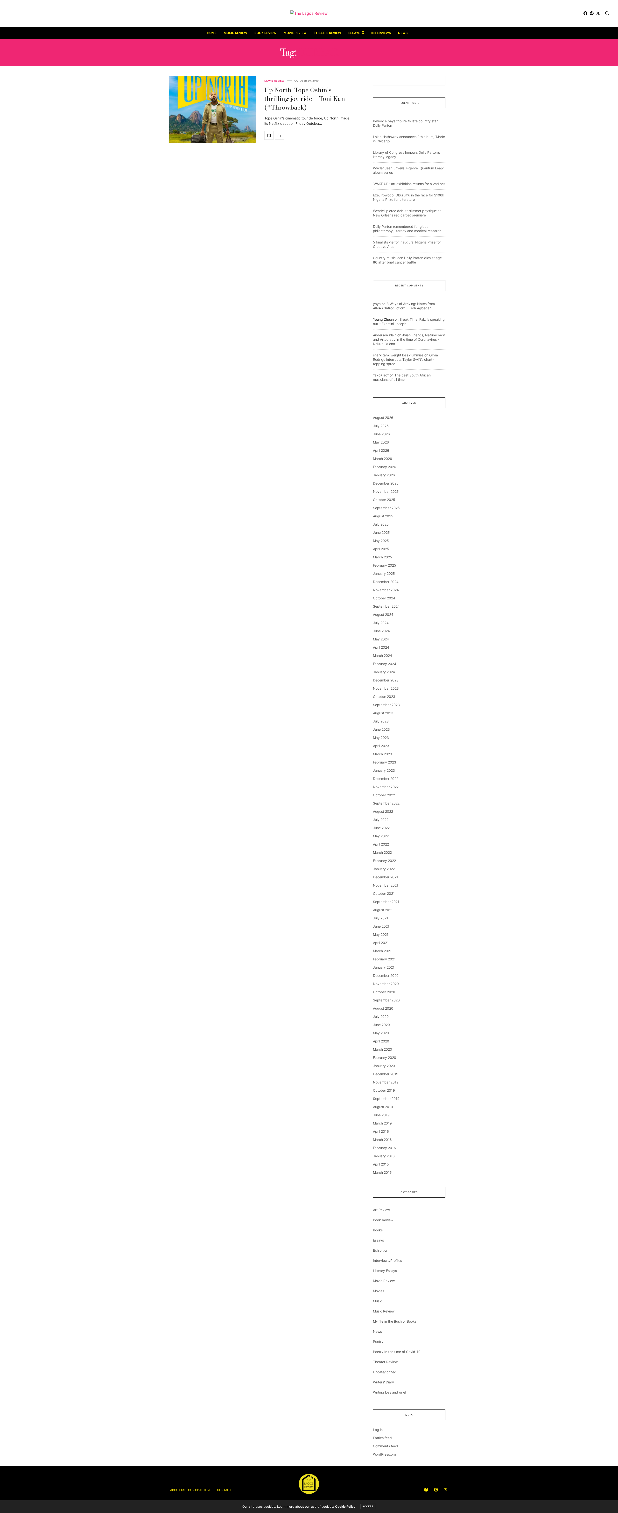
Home (212, 33)
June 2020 (381, 1025)
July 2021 (380, 918)
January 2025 (384, 573)
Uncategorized (384, 1372)
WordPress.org (384, 1454)
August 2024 (383, 614)
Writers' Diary (383, 1382)
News (402, 33)
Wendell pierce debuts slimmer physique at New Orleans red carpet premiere (407, 213)
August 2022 (383, 811)
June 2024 (381, 631)
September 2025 (386, 508)
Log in (378, 1430)
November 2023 (386, 688)
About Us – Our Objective (190, 1490)
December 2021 (385, 877)
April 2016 (381, 1131)
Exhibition (380, 1250)
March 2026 (382, 459)
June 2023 (381, 729)
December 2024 (386, 582)
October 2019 (384, 1090)
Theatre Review (327, 33)
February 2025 (384, 565)
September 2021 (386, 902)
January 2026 (384, 475)
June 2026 (381, 434)
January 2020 (384, 1066)
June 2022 (381, 828)
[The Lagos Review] (309, 13)
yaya (377, 304)
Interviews (381, 33)
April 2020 (381, 1041)
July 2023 (381, 721)
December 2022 (385, 779)
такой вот (381, 375)
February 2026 (384, 467)
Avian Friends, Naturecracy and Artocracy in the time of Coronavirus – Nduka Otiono (409, 339)
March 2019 (382, 1123)
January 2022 (384, 869)
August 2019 (383, 1107)
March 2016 (382, 1140)
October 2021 (384, 893)
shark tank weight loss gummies (398, 355)
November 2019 (386, 1082)
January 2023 (384, 770)
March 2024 (382, 655)
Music (377, 1301)
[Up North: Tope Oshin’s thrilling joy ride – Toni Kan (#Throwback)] (212, 109)
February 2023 (384, 762)
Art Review (381, 1210)
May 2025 (381, 541)
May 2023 (381, 738)
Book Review (265, 33)
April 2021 (381, 943)
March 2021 (382, 951)
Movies (378, 1291)
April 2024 (381, 647)
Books (378, 1230)
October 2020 (384, 992)
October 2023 (384, 696)
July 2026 (381, 426)
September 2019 (386, 1099)
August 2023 (383, 713)
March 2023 (382, 754)
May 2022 (381, 836)
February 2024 (384, 664)
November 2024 (386, 590)
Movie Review (295, 33)
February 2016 (384, 1148)
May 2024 (381, 639)
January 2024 (384, 672)
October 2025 (384, 500)
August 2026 (383, 418)
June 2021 (381, 926)
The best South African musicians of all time (402, 377)
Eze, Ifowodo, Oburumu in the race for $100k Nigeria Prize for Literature (408, 197)
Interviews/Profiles (387, 1260)
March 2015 (382, 1172)
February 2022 (384, 861)
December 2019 (385, 1074)
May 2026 (381, 442)
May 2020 (381, 1033)
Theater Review (385, 1362)
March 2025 (382, 557)
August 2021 (383, 910)
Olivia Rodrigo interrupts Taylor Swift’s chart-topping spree (405, 359)
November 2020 (386, 984)
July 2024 (381, 623)
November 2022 (386, 787)
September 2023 (386, 705)
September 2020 (386, 1000)
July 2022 (380, 820)
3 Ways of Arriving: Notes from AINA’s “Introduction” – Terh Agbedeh (404, 306)
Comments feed (385, 1446)
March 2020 (382, 1049)
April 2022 (381, 844)
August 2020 (383, 1008)
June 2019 (381, 1115)
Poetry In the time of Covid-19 (397, 1352)
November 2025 (386, 491)
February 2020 (384, 1057)
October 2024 (384, 598)
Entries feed (382, 1438)
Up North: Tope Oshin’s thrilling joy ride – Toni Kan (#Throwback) (304, 98)
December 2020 (386, 975)
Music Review (235, 33)
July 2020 (381, 1016)
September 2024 (386, 606)
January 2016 (384, 1156)
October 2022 (384, 795)
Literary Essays (385, 1271)
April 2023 (381, 746)
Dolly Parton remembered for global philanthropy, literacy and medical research (407, 228)
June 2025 (381, 532)
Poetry (378, 1341)
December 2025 (386, 483)
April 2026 (381, 450)
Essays (354, 33)
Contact (224, 1490)
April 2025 (381, 549)
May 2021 (380, 934)
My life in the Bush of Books (394, 1321)
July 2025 (381, 524)
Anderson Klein (384, 335)
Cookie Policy (345, 1506)
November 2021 (385, 885)
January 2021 (383, 967)
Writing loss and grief (389, 1392)
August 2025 (383, 516)
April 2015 (381, 1164)
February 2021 (384, 959)
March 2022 (382, 852)
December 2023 (386, 680)
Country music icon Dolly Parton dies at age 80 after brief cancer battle (407, 260)
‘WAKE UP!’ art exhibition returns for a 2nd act (409, 184)
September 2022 (386, 803)
